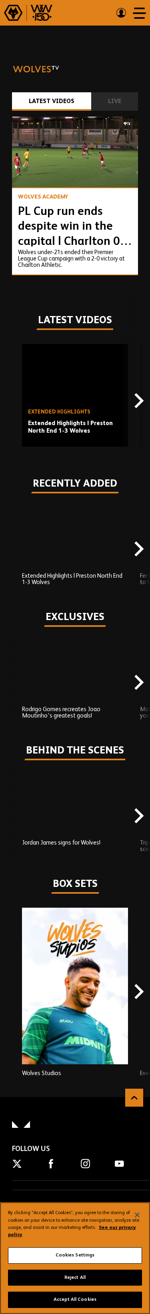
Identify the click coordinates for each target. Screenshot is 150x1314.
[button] (25, 174)
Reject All (75, 1277)
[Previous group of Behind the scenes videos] (12, 816)
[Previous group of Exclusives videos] (12, 683)
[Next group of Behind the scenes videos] (138, 816)
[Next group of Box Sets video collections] (138, 992)
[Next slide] (138, 401)
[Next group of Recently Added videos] (138, 549)
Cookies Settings (75, 1255)
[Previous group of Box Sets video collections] (12, 992)
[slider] (75, 160)
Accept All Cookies (75, 1299)
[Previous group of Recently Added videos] (12, 549)
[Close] (137, 1215)
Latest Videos (51, 101)
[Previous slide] (12, 401)
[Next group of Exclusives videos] (138, 683)
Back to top (134, 1098)
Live (114, 101)
